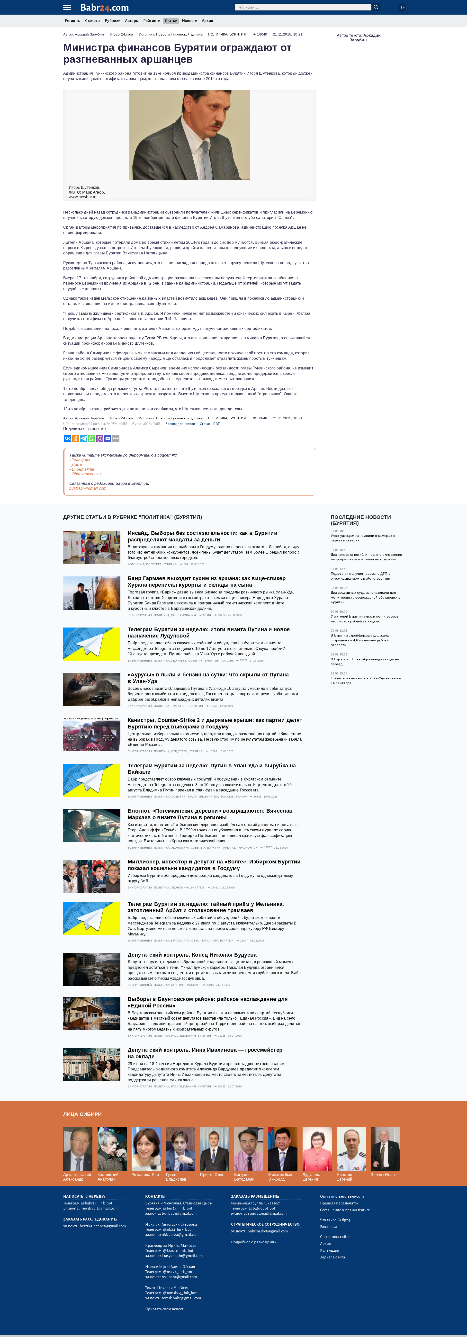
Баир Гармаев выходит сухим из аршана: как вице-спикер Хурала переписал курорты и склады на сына (207, 581)
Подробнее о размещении (254, 1242)
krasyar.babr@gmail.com (182, 1256)
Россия (227, 660)
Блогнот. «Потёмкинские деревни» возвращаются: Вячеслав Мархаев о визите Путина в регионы (210, 814)
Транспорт (179, 705)
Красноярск (248, 847)
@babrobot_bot (262, 1208)
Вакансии (328, 1227)
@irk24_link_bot (177, 1229)
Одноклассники (86, 474)
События (195, 660)
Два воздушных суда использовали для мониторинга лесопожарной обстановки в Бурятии (365, 597)
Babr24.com (123, 34)
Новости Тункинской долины (179, 34)
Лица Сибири (82, 1114)
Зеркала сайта (332, 1257)
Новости (189, 20)
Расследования (183, 615)
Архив (207, 20)
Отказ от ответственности (342, 1196)
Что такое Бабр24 (335, 1220)
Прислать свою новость (165, 1309)
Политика (217, 34)
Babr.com (104, 8)
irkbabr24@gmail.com (180, 1235)
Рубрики (112, 20)
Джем (77, 465)
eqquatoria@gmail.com (267, 1213)
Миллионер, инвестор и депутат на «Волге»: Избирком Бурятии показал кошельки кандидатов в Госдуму (214, 865)
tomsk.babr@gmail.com (181, 1298)
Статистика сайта (335, 1237)
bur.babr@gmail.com (88, 488)
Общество (179, 751)
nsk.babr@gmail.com (179, 1277)
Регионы (73, 20)
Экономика (180, 847)
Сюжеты (92, 20)
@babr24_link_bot (96, 1203)
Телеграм (81, 460)
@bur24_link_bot (177, 1208)
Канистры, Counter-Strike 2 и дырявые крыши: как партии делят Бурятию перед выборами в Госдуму (215, 723)
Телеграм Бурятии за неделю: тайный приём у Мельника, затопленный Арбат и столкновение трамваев (206, 907)
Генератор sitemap (174, 1327)
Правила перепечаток (339, 1203)
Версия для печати (180, 424)
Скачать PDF (210, 424)
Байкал (241, 796)
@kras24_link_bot (178, 1251)
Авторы (132, 20)
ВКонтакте (83, 469)
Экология (195, 796)
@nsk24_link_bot (177, 1272)
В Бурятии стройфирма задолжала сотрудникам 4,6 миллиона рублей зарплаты (360, 640)
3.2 (93, 1327)
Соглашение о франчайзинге (345, 1210)
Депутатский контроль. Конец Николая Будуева (192, 955)
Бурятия (238, 34)
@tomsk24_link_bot (179, 1293)
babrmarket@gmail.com (268, 1231)
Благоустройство (185, 940)
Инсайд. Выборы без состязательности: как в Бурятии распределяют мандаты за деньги (203, 536)
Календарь (329, 1250)
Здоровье (178, 660)
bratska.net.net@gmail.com (103, 1226)
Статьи (171, 20)
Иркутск (229, 847)
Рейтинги (151, 20)
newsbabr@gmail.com (99, 1208)
